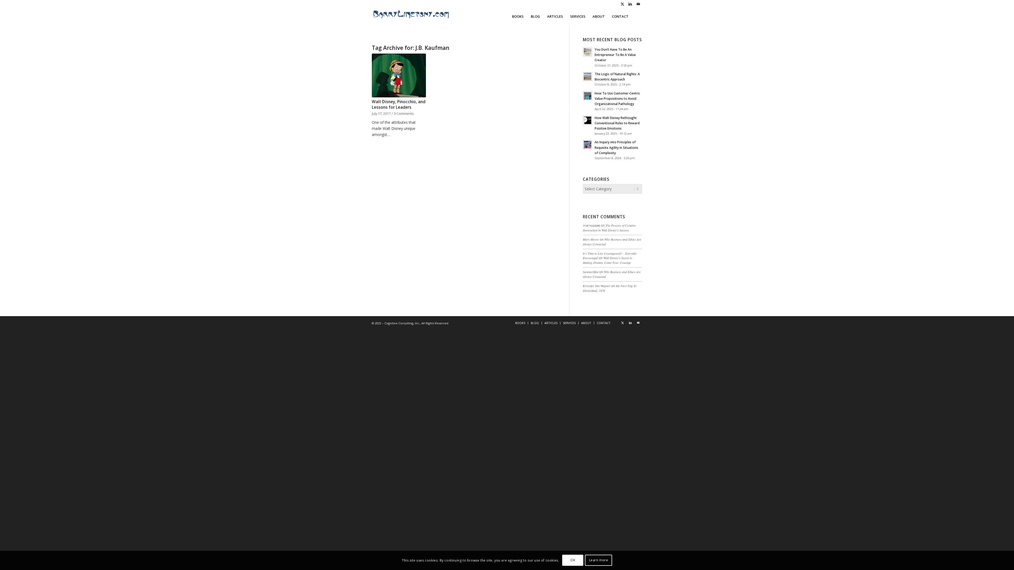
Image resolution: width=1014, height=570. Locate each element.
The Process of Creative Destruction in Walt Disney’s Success (609, 227)
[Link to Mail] (638, 4)
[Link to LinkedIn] (630, 4)
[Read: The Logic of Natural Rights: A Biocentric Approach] (587, 76)
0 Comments (404, 113)
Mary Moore (591, 239)
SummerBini (590, 272)
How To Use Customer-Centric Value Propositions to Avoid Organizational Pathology (617, 98)
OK (572, 560)
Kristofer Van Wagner (596, 286)
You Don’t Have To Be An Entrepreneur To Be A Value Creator (615, 54)
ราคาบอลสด (591, 225)
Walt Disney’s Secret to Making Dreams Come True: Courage (607, 260)
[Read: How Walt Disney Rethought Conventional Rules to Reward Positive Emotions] (587, 120)
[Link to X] (622, 4)
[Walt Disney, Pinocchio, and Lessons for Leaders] (399, 75)
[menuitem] (518, 16)
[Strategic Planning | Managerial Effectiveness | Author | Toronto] (411, 16)
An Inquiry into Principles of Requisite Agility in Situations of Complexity (616, 147)
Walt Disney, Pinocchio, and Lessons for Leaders (398, 104)
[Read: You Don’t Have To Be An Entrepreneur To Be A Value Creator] (587, 52)
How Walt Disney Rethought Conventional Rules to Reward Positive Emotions (617, 123)
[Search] (637, 16)
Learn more (598, 560)
